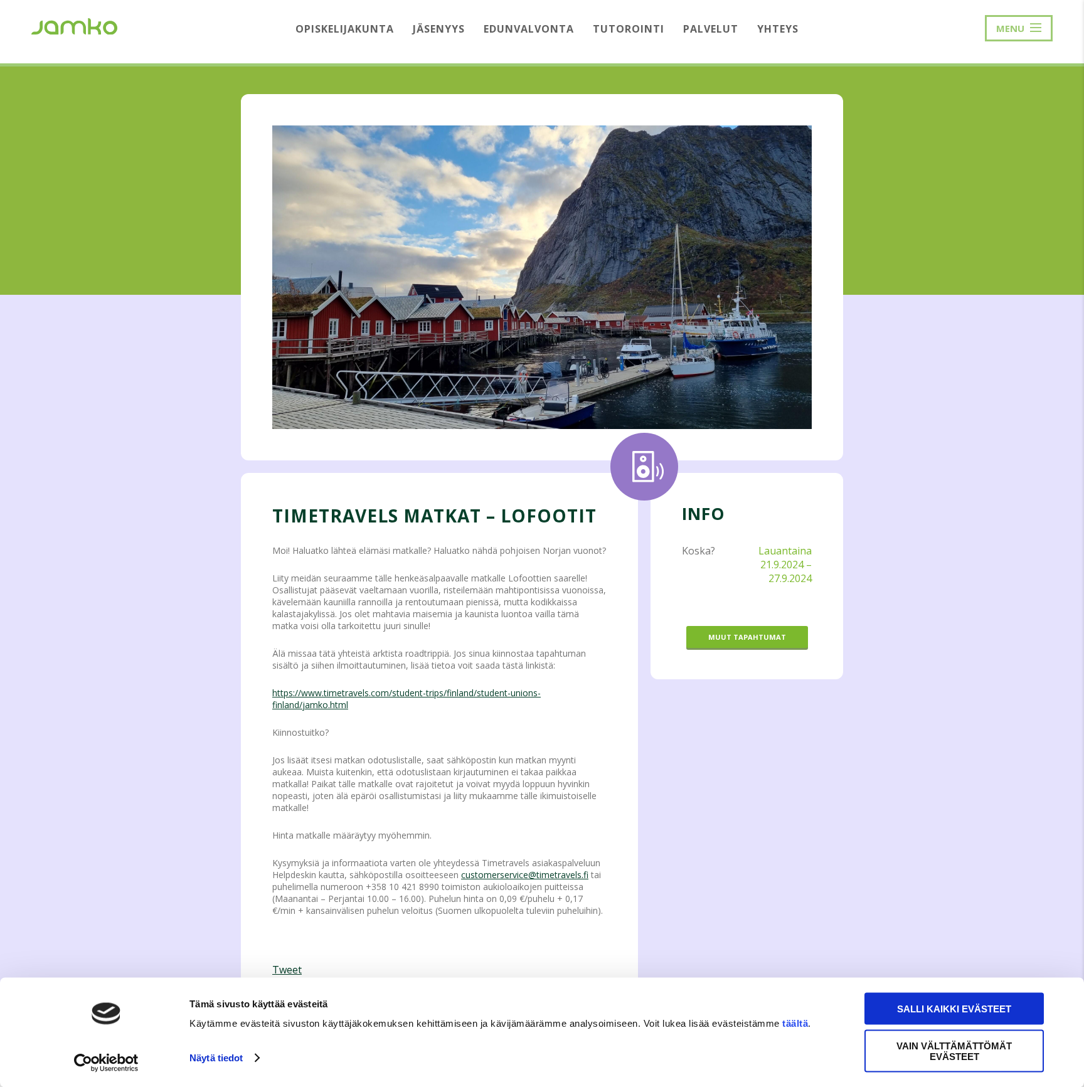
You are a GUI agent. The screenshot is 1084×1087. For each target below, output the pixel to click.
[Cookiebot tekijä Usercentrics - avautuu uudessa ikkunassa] (106, 1062)
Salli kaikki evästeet (954, 1009)
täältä (795, 1023)
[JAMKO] (74, 25)
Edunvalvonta (529, 29)
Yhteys (778, 29)
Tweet (287, 970)
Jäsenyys (439, 29)
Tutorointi (628, 29)
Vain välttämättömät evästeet (954, 1050)
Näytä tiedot (216, 1058)
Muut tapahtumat (747, 637)
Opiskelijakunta (344, 29)
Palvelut (710, 29)
